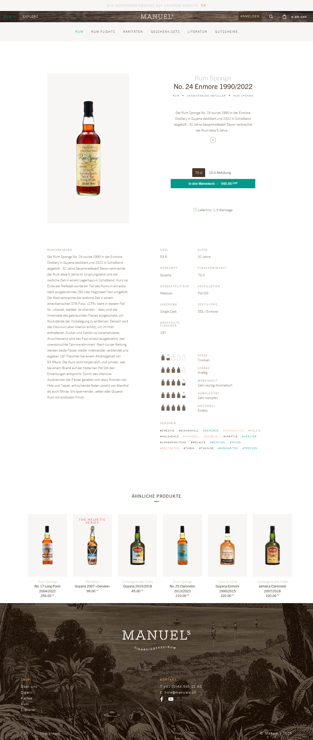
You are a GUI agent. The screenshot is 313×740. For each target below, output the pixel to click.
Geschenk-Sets (165, 31)
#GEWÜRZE (211, 430)
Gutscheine (226, 31)
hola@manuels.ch (180, 692)
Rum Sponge (243, 95)
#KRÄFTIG (231, 436)
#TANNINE (207, 448)
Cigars (26, 692)
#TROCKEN (250, 448)
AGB (25, 733)
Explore (31, 16)
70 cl (198, 172)
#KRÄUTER (249, 436)
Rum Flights (103, 31)
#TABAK (190, 448)
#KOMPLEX (212, 436)
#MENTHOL (218, 442)
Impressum (50, 733)
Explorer (28, 709)
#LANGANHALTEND (173, 442)
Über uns (29, 686)
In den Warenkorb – (213, 183)
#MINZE (235, 442)
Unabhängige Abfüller (206, 95)
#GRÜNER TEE (228, 448)
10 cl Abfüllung (220, 172)
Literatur (197, 31)
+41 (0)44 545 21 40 (183, 686)
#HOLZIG (254, 430)
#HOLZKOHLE (169, 436)
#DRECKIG (167, 430)
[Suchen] (271, 16)
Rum (8, 16)
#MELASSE (199, 442)
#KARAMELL (191, 436)
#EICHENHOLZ (189, 430)
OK (203, 5)
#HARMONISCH (234, 430)
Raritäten (133, 31)
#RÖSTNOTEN (170, 448)
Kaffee (27, 698)
